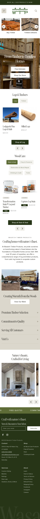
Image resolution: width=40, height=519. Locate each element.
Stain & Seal (12, 162)
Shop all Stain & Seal (20, 222)
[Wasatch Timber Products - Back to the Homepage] (20, 11)
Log (15, 101)
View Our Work (20, 302)
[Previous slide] (4, 26)
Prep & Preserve (26, 162)
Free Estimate (20, 69)
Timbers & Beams (30, 32)
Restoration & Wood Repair (20, 167)
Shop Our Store (20, 75)
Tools (28, 173)
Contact (4, 443)
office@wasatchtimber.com (10, 454)
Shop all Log (20, 142)
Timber (23, 101)
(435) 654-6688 (7, 452)
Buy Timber (11, 32)
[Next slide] (36, 26)
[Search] (36, 11)
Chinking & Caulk (15, 173)
